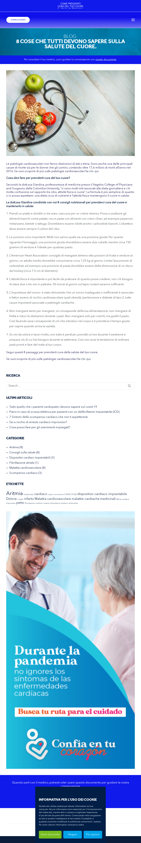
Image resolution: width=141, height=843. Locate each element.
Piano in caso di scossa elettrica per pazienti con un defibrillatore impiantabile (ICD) (64, 411)
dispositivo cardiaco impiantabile (102, 494)
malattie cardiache (85, 499)
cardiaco (40, 494)
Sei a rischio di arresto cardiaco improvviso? (38, 422)
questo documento (105, 59)
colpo (50, 495)
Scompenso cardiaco (23, 473)
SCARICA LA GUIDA (18, 20)
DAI (75, 495)
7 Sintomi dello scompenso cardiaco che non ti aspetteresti (48, 417)
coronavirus (59, 495)
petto (20, 503)
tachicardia (73, 503)
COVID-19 (68, 495)
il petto (20, 499)
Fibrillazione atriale (21, 462)
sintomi (47, 503)
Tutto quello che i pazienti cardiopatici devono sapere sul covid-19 (53, 406)
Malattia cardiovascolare (25, 467)
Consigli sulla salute (22, 452)
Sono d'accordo (50, 834)
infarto (29, 499)
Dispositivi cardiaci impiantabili (29, 457)
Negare (72, 834)
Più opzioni (93, 834)
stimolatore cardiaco (59, 503)
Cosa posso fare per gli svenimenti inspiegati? (39, 427)
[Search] (70, 385)
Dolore (11, 499)
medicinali (108, 499)
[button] (133, 20)
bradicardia (29, 495)
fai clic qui (92, 171)
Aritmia (14, 447)
